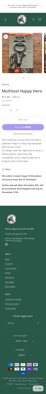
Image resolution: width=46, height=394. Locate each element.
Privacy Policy (10, 308)
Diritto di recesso (12, 304)
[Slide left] (17, 78)
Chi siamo (9, 263)
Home (7, 259)
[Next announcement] (41, 6)
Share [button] (7, 169)
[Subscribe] (38, 323)
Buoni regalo (10, 286)
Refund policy (20, 384)
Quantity (6, 105)
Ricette (7, 273)
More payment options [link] (23, 133)
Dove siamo (9, 277)
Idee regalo (9, 282)
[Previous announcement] (5, 6)
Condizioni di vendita (13, 299)
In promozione (10, 268)
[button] (5, 19)
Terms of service (24, 388)
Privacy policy (33, 384)
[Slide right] (29, 78)
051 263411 (17, 240)
